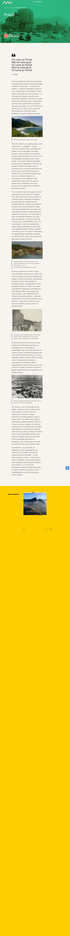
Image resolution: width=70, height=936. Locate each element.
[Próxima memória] (46, 529)
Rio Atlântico (12, 7)
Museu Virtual (6, 7)
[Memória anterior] (23, 529)
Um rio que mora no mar (20, 7)
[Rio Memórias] (8, 2)
